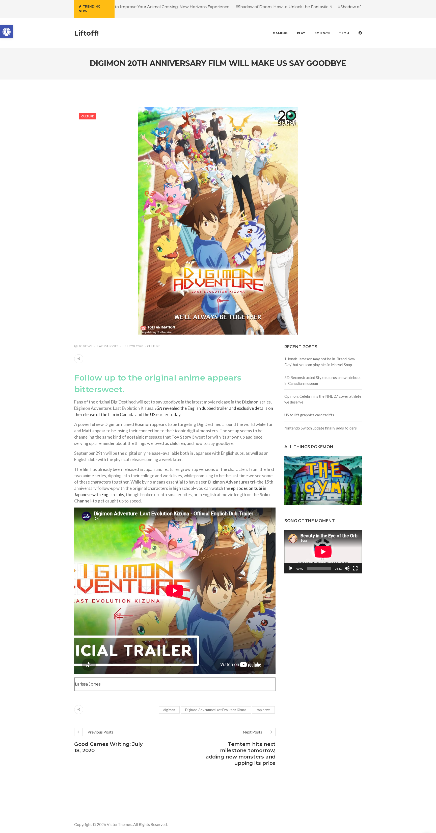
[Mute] (347, 568)
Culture (87, 116)
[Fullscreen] (355, 568)
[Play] (290, 568)
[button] (6, 31)
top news (263, 710)
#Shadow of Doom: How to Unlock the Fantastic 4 (242, 6)
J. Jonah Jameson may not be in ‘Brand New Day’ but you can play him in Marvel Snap (319, 362)
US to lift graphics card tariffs (309, 415)
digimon (169, 710)
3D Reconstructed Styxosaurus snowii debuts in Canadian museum (322, 380)
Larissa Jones (107, 346)
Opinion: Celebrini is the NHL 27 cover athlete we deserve (322, 399)
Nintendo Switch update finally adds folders (320, 428)
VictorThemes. (119, 824)
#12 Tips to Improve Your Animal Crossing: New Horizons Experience (123, 6)
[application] (323, 551)
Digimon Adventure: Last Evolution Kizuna (216, 710)
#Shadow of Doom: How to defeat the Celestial (342, 6)
